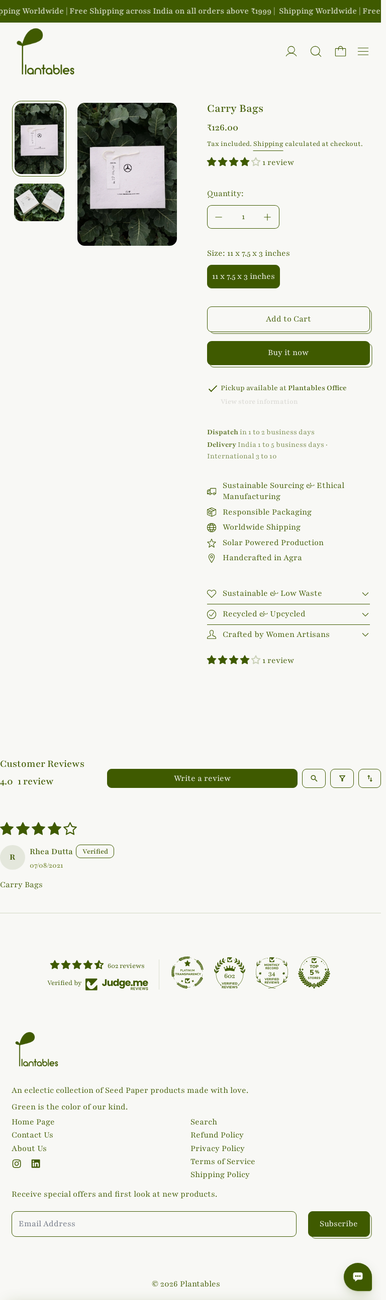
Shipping (268, 143)
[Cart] (340, 51)
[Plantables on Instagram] (17, 1164)
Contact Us (32, 1135)
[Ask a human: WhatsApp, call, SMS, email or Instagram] (358, 1277)
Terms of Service (222, 1161)
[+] (267, 217)
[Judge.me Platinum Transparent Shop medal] (187, 972)
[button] (316, 51)
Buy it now (288, 352)
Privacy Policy (217, 1148)
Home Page (33, 1121)
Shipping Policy (220, 1174)
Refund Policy (217, 1135)
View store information (259, 401)
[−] (218, 217)
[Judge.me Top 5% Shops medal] (314, 972)
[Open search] (314, 778)
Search (203, 1121)
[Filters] (342, 778)
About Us (29, 1148)
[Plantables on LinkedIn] (36, 1164)
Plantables (200, 1283)
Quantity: (225, 193)
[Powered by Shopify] (291, 51)
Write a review (202, 778)
